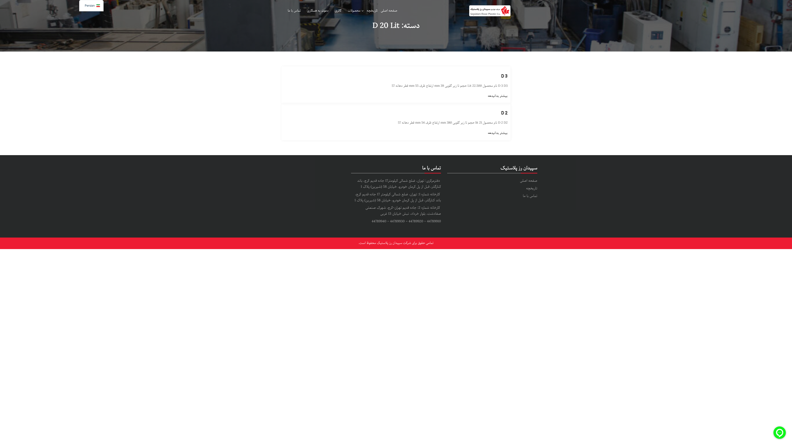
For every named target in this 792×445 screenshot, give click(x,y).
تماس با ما (294, 10)
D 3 (504, 76)
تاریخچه (372, 10)
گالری (338, 10)
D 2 (504, 112)
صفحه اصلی (389, 10)
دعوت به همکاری (318, 10)
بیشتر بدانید (499, 96)
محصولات (354, 10)
